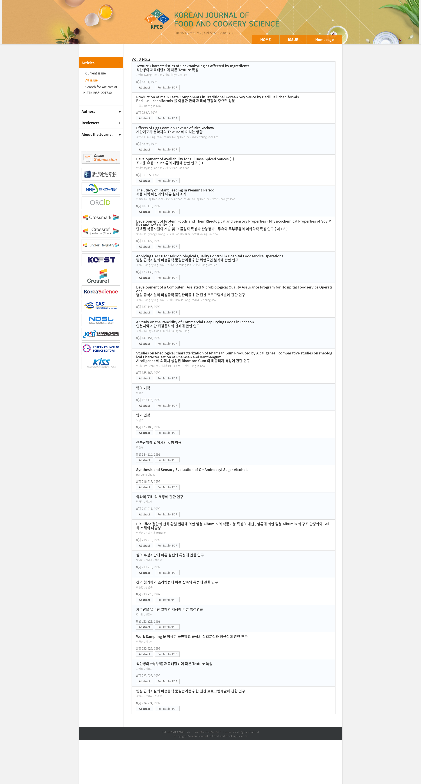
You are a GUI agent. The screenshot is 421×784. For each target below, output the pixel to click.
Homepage (324, 39)
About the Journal (97, 134)
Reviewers (90, 122)
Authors (88, 111)
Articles (88, 62)
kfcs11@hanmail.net (246, 732)
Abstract (144, 87)
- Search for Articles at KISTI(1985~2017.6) (100, 90)
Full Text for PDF (167, 87)
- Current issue (94, 73)
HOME (265, 39)
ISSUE (293, 39)
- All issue (90, 80)
